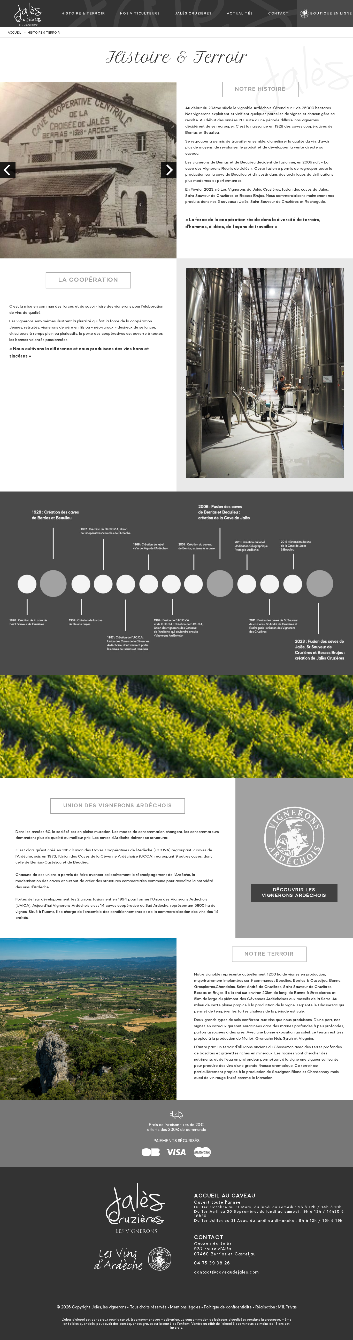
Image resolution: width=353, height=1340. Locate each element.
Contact (278, 13)
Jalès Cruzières (193, 13)
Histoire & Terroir (83, 13)
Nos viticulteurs (140, 13)
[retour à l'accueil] (28, 14)
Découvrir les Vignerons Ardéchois (294, 893)
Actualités (240, 13)
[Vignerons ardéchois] (159, 1257)
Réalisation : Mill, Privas (276, 1307)
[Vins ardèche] (118, 1257)
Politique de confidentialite (228, 1307)
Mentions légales (185, 1307)
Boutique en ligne (331, 13)
